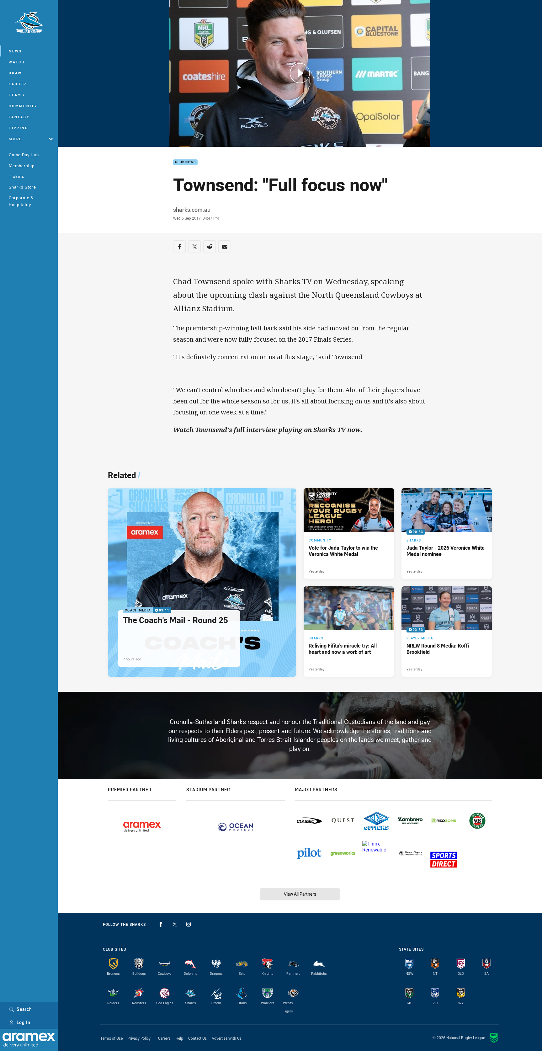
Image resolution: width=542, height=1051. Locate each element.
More (15, 138)
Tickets (16, 176)
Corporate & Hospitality (21, 201)
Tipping (18, 127)
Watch (17, 62)
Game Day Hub (24, 154)
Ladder (18, 84)
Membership (22, 165)
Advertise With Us (227, 1038)
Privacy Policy (139, 1038)
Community (23, 106)
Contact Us (197, 1038)
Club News (185, 162)
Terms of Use (111, 1038)
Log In (23, 1022)
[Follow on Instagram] (188, 924)
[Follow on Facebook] (160, 924)
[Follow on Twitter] (174, 924)
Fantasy (19, 117)
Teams (17, 95)
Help (179, 1038)
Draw (15, 73)
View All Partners (300, 894)
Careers (164, 1038)
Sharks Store (22, 187)
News (15, 51)
